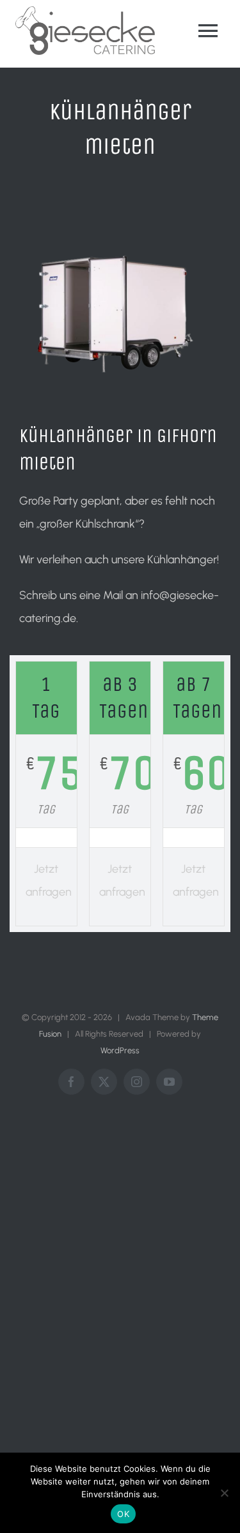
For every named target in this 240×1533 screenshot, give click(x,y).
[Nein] (224, 1492)
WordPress (120, 1050)
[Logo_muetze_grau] (85, 12)
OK (123, 1514)
